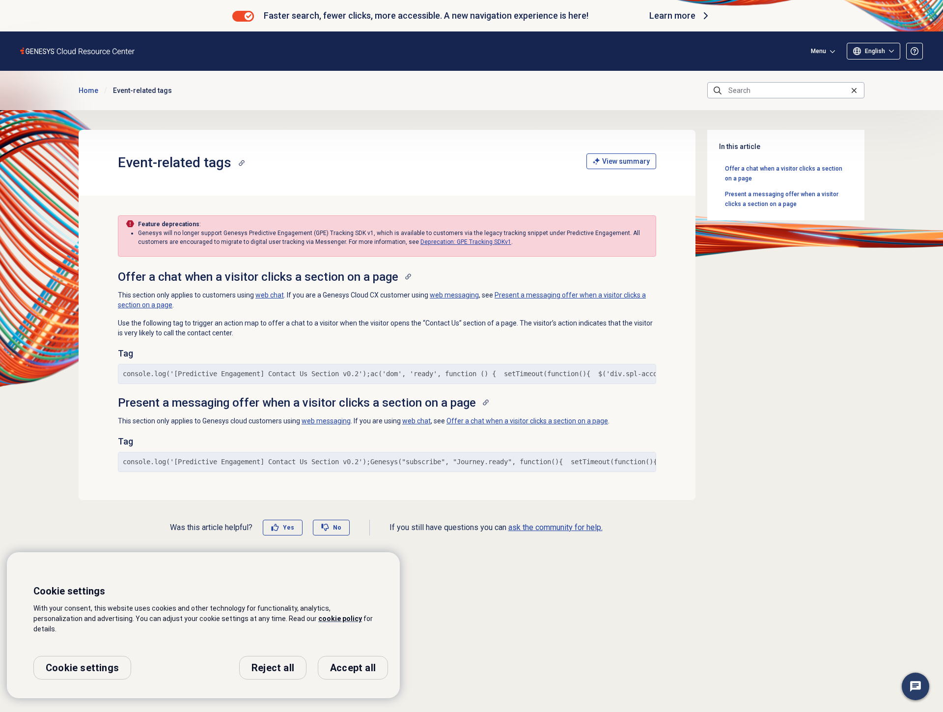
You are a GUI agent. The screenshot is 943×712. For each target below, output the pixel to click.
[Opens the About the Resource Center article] (914, 51)
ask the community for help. (555, 527)
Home (88, 90)
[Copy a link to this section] (242, 162)
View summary (626, 161)
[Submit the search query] (717, 90)
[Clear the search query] (854, 90)
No (337, 527)
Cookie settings (82, 668)
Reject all (272, 668)
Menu (818, 51)
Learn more (672, 15)
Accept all (353, 668)
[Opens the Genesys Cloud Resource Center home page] (78, 51)
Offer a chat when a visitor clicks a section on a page (527, 421)
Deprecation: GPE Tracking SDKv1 (465, 241)
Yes (288, 527)
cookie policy (340, 619)
